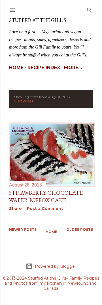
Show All (24, 101)
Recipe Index (43, 67)
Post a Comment (45, 208)
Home (16, 67)
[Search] (89, 8)
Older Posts (79, 229)
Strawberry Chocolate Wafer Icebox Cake (46, 196)
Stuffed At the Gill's (37, 20)
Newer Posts (23, 229)
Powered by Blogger (55, 266)
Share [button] (15, 208)
